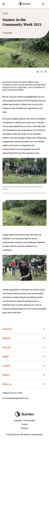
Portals (24, 424)
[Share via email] (45, 72)
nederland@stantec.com (18, 398)
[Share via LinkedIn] (38, 72)
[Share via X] (41, 72)
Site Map (24, 428)
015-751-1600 (16, 393)
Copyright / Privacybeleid (24, 420)
